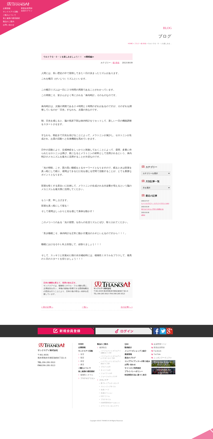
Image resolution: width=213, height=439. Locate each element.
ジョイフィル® (106, 373)
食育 (82, 354)
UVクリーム (105, 396)
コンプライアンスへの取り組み (137, 361)
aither (143, 215)
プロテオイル (106, 399)
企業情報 (6, 8)
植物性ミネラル (86, 375)
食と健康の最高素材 (11, 18)
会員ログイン (26, 11)
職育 (82, 358)
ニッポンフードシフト (163, 358)
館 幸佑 (143, 43)
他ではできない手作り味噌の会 (152, 209)
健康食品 (102, 347)
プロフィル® (105, 367)
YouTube (157, 354)
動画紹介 (128, 347)
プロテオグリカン (87, 378)
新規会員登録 (26, 8)
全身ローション (106, 393)
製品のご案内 (8, 21)
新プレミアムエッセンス (110, 383)
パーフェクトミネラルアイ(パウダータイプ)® (111, 357)
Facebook (157, 351)
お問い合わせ (8, 25)
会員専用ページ (160, 344)
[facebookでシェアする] (156, 331)
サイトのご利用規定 (133, 368)
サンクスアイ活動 (10, 12)
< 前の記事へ (47, 307)
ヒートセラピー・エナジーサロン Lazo (155, 203)
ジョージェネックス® (109, 376)
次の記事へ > (127, 307)
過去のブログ (130, 358)
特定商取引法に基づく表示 (135, 375)
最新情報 (128, 354)
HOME (130, 43)
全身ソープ (105, 390)
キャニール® (105, 370)
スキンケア (103, 380)
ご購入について (9, 15)
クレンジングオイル (108, 386)
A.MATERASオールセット (110, 403)
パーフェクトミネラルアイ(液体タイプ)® (111, 352)
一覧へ (85, 307)
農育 (82, 364)
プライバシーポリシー (134, 371)
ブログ (136, 43)
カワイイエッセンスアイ (110, 406)
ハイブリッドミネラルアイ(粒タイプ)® (111, 362)
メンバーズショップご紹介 (135, 351)
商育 (82, 361)
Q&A (127, 344)
